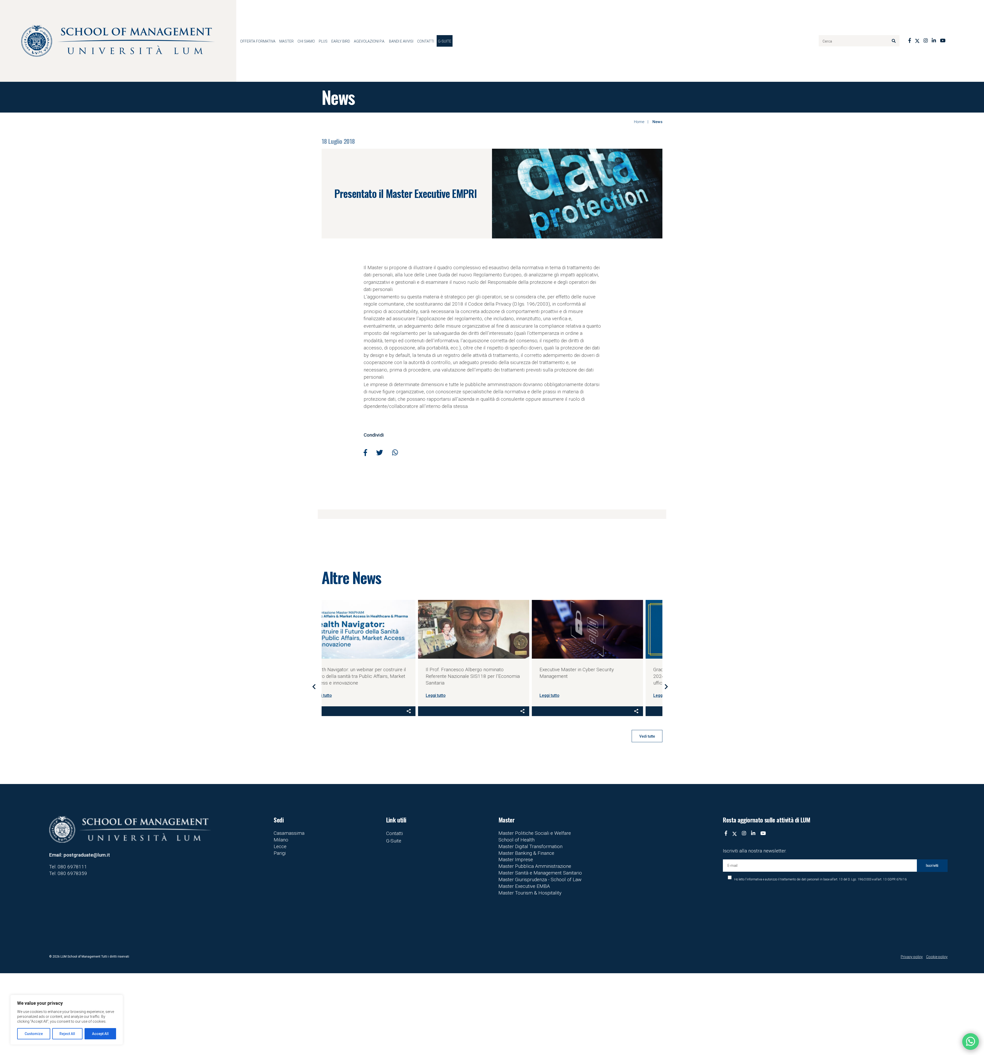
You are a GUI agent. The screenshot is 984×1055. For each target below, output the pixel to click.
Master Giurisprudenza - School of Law (539, 879)
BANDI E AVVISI (401, 41)
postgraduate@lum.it (87, 855)
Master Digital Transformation (530, 846)
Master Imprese (515, 859)
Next (666, 686)
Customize (34, 1034)
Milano (281, 840)
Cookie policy (937, 957)
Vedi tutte (647, 736)
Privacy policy (912, 957)
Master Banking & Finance (526, 853)
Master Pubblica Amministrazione (534, 866)
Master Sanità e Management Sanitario (540, 873)
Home (639, 121)
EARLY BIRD (340, 41)
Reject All (67, 1034)
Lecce (280, 846)
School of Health (516, 840)
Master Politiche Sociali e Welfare (534, 833)
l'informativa (753, 879)
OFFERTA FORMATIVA (257, 41)
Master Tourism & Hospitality (529, 893)
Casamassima (289, 833)
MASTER (286, 41)
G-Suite (444, 41)
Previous (313, 686)
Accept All (100, 1034)
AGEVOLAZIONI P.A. (369, 41)
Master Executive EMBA (524, 886)
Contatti (425, 41)
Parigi (280, 853)
